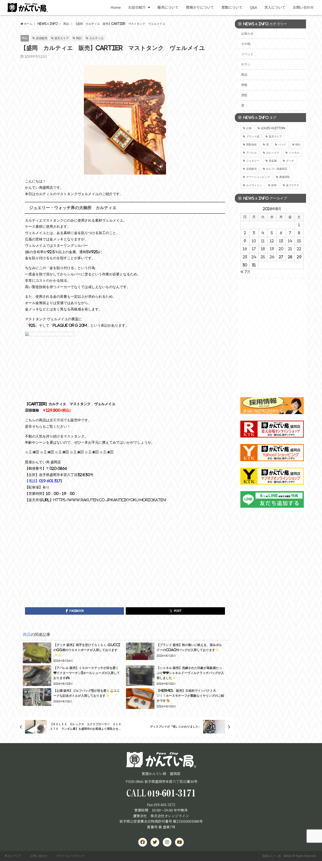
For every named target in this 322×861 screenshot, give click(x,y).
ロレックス (272, 152)
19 (272, 248)
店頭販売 (41, 38)
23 (245, 257)
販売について (168, 7)
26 (272, 257)
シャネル (294, 152)
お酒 (248, 128)
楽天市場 (57, 420)
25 (263, 257)
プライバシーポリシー (70, 856)
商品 (25, 38)
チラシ (245, 64)
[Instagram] (167, 842)
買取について (231, 7)
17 (254, 248)
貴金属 (273, 160)
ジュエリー (252, 160)
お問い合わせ (303, 7)
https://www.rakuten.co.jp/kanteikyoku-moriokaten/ (109, 500)
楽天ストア (62, 38)
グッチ (290, 160)
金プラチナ (292, 185)
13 (281, 241)
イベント (247, 54)
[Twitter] (154, 842)
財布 (274, 185)
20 (281, 248)
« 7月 (245, 271)
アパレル (251, 152)
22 (299, 248)
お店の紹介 (137, 7)
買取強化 (251, 144)
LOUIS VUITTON (273, 128)
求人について (274, 7)
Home (116, 7)
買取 (244, 95)
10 (254, 241)
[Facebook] (142, 842)
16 (245, 248)
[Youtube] (179, 842)
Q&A (253, 7)
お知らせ (247, 33)
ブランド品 (252, 136)
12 (272, 241)
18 (263, 248)
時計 (79, 38)
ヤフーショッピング (258, 177)
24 (253, 257)
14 (290, 241)
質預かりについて (200, 7)
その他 (245, 43)
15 (299, 241)
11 (263, 241)
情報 (244, 84)
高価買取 (284, 177)
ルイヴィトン (254, 185)
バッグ (282, 144)
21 (290, 248)
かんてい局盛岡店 (276, 169)
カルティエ (96, 38)
